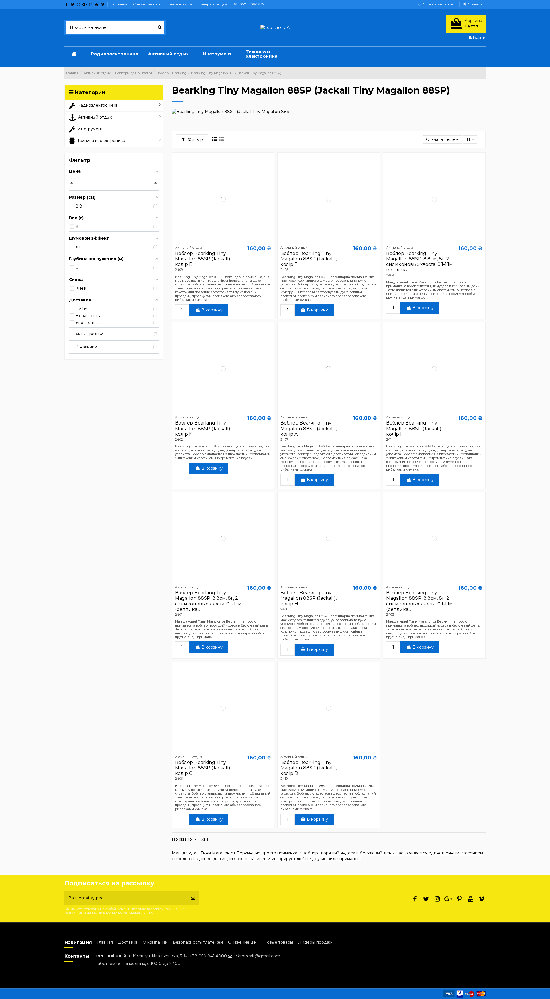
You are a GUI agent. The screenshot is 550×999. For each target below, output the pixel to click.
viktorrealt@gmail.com (257, 956)
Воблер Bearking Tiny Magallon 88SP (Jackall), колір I (414, 428)
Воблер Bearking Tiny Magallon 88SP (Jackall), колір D (308, 768)
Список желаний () (439, 4)
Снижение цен (147, 4)
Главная (105, 942)
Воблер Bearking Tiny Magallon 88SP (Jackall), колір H (308, 598)
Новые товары (179, 4)
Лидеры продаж (213, 4)
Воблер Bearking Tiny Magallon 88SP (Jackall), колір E (308, 259)
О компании (155, 942)
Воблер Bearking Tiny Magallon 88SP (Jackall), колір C (203, 768)
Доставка (119, 4)
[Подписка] (193, 898)
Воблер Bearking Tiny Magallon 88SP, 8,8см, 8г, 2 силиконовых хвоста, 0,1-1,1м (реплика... (419, 262)
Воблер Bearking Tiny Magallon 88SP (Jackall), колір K (203, 428)
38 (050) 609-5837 (248, 4)
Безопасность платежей (198, 942)
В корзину (212, 310)
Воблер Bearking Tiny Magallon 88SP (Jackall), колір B (203, 259)
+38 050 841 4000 (208, 956)
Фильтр (195, 139)
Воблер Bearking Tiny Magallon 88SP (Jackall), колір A (308, 428)
